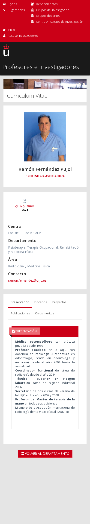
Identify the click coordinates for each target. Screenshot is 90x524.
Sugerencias (16, 10)
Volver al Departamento (46, 453)
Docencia (40, 302)
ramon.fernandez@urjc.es (27, 280)
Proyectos (59, 302)
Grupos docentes (48, 16)
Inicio (11, 30)
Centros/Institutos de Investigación (59, 21)
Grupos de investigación (52, 10)
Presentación (20, 302)
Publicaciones (20, 313)
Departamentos (46, 4)
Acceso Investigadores (23, 35)
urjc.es (12, 4)
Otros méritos (44, 313)
